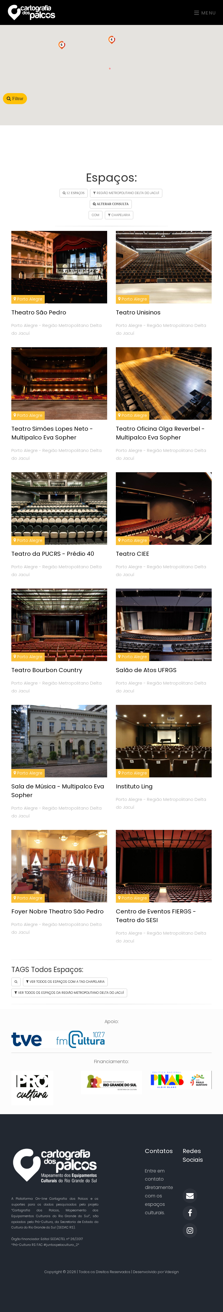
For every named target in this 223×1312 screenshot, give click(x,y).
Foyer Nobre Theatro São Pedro (57, 911)
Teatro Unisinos (138, 312)
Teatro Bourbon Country (46, 670)
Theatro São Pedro (38, 312)
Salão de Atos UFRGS (146, 670)
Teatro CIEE (132, 554)
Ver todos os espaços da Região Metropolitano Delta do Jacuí (70, 992)
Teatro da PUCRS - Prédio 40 (52, 554)
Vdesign (172, 1271)
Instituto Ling (134, 786)
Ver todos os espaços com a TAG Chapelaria (67, 981)
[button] (110, 65)
